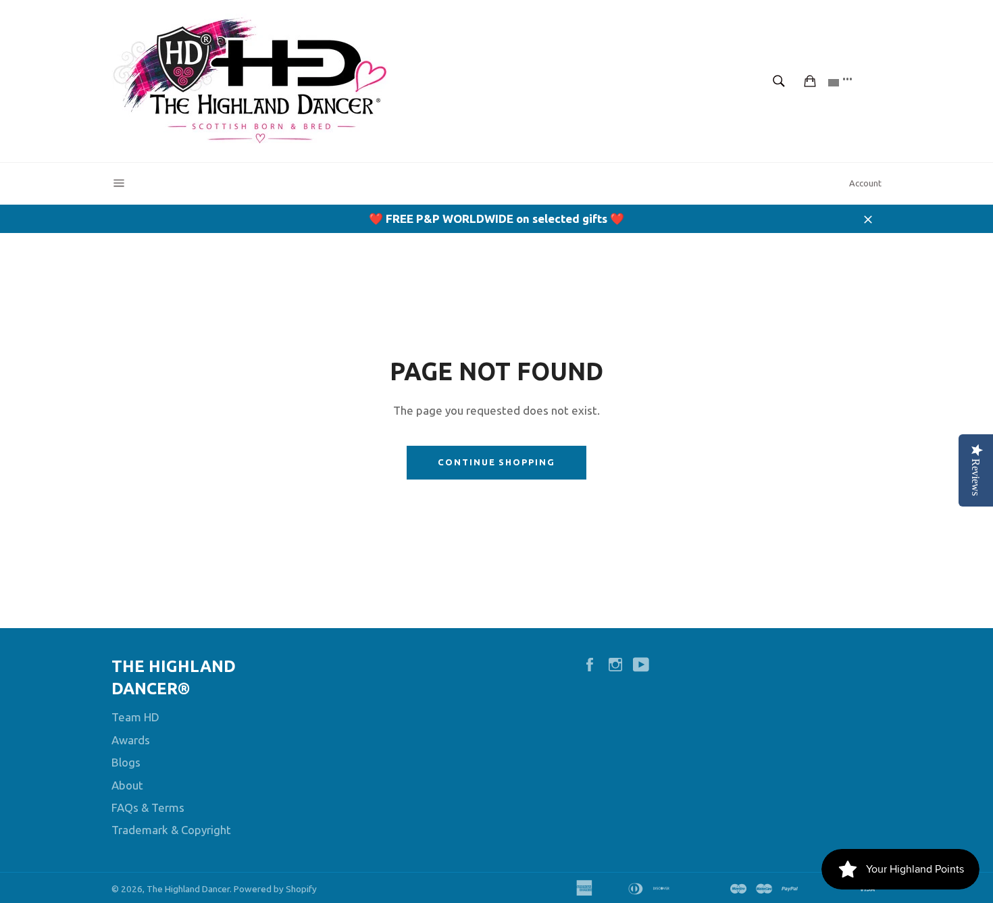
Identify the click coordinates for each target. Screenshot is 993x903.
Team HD (135, 717)
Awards (130, 739)
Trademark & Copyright (171, 829)
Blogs (126, 762)
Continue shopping (496, 462)
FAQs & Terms (147, 807)
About (127, 785)
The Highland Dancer (188, 888)
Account (865, 183)
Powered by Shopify (275, 888)
